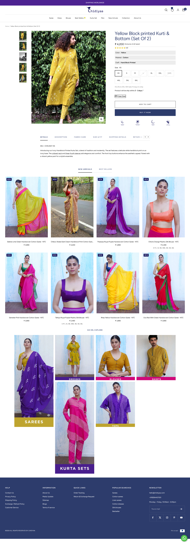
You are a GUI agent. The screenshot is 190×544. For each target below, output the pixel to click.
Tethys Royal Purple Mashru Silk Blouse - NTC (72, 318)
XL (152, 73)
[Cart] (183, 10)
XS (118, 73)
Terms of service (49, 507)
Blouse (68, 18)
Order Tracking (79, 493)
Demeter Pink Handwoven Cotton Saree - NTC (26, 318)
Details (44, 137)
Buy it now (145, 112)
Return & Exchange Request (84, 497)
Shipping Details (117, 137)
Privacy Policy (10, 497)
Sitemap (46, 500)
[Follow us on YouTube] (181, 517)
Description (61, 137)
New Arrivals (113, 18)
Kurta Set (93, 18)
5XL (127, 80)
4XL (118, 80)
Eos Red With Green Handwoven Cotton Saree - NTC (163, 318)
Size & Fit (97, 137)
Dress (60, 18)
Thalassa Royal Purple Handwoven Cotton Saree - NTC (117, 242)
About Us (137, 18)
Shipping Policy (11, 500)
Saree (51, 18)
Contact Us (9, 493)
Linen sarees (116, 500)
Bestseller (116, 511)
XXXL (170, 73)
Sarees (114, 493)
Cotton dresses (118, 504)
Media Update (48, 497)
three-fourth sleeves (73, 153)
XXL (160, 73)
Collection (126, 18)
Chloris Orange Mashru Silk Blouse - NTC (164, 242)
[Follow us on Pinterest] (174, 517)
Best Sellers (80, 18)
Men (102, 18)
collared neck (57, 153)
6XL (136, 80)
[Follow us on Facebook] (152, 517)
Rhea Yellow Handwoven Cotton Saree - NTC (118, 318)
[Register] (181, 509)
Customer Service (11, 507)
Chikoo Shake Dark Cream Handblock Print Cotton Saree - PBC (72, 242)
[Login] (178, 10)
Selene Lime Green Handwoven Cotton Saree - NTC (26, 242)
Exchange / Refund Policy (14, 504)
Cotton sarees (117, 497)
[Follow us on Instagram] (167, 517)
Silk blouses (116, 507)
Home (7, 26)
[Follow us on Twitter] (160, 517)
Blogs (45, 504)
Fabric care (80, 137)
